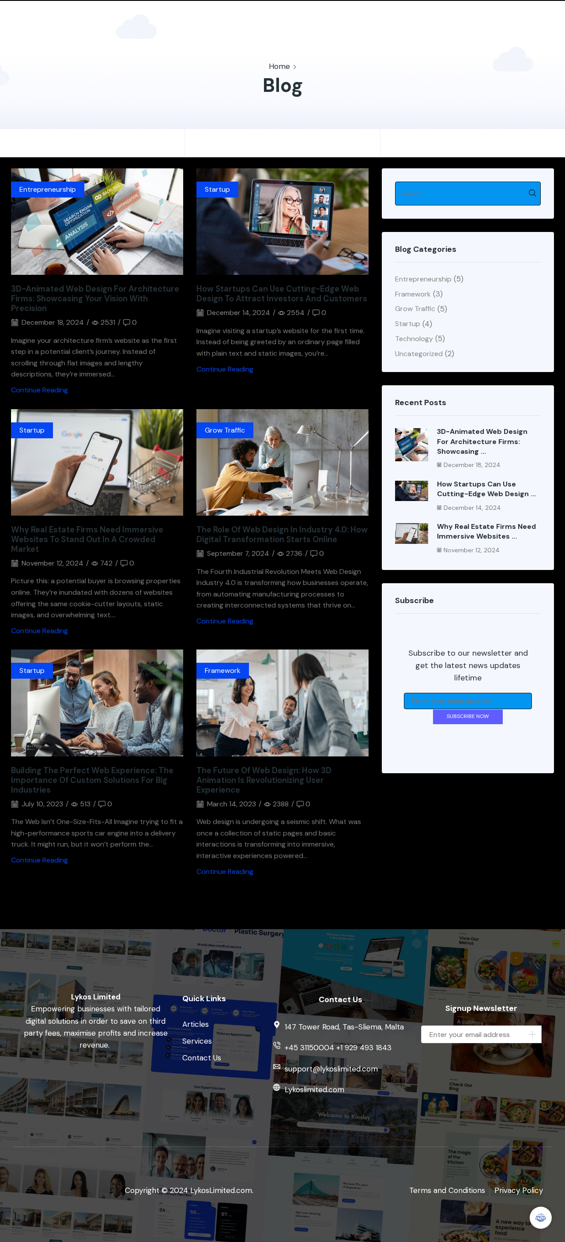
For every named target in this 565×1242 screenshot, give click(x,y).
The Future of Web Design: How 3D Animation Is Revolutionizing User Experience (263, 780)
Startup (217, 189)
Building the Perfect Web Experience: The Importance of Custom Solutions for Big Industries (92, 780)
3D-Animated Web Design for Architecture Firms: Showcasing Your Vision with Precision (95, 299)
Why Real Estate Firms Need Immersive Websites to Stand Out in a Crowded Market (87, 539)
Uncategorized (419, 353)
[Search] (532, 193)
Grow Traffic (225, 430)
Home (279, 66)
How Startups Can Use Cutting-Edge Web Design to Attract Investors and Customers (281, 294)
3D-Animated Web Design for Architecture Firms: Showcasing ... (482, 441)
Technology (414, 338)
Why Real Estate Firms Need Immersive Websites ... (486, 531)
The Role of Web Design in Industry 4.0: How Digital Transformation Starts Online (282, 534)
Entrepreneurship (47, 189)
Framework (223, 670)
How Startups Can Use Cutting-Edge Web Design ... (486, 488)
